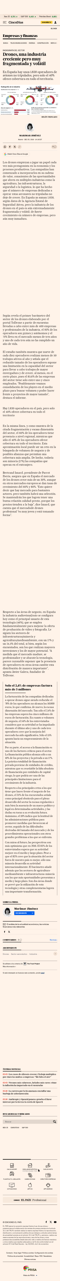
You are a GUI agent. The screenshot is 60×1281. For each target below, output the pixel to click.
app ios (30, 1189)
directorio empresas (48, 1179)
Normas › (53, 940)
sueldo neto (48, 1169)
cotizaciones (12, 1189)
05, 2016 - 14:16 (33, 139)
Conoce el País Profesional (30, 1200)
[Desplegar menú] (5, 22)
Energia (32, 43)
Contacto (9, 1253)
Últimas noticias (12, 1069)
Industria (33, 954)
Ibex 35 (7, 17)
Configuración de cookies (44, 1253)
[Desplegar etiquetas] (55, 954)
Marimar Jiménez (30, 135)
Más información (9, 967)
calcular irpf (12, 1169)
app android (48, 1189)
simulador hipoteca (30, 1169)
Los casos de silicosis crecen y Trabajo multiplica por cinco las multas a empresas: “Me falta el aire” (29, 1075)
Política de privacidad (15, 1256)
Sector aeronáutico (19, 954)
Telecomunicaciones (18, 43)
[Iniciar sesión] (55, 22)
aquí (42, 973)
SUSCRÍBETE (46, 22)
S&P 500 (24, 17)
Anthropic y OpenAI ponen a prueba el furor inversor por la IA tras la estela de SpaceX (27, 1100)
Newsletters (47, 1256)
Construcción (43, 43)
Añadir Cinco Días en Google (17, 154)
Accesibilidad (29, 1256)
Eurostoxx (15, 1128)
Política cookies (28, 1253)
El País (53, 28)
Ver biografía (21, 913)
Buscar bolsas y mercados (16, 1114)
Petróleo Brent (45, 17)
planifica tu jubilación (11, 1179)
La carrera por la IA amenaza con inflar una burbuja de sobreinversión (27, 1092)
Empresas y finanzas (20, 36)
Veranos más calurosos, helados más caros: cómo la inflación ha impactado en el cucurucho (30, 1084)
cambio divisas (30, 1179)
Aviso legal (17, 1253)
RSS (41, 1256)
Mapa (37, 1256)
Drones (6, 954)
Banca (5, 43)
